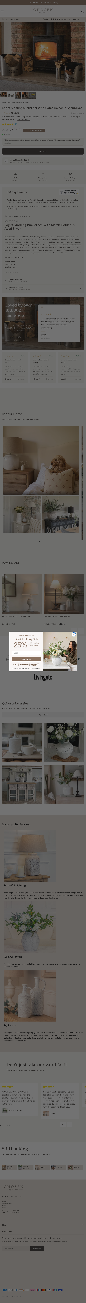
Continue (26, 659)
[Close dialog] (74, 634)
